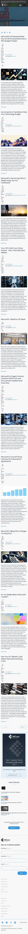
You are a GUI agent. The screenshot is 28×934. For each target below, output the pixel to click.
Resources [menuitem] (3, 898)
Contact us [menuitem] (3, 901)
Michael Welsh (8, 124)
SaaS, (17, 475)
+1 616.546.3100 (23, 922)
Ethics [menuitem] (2, 889)
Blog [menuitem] (2, 903)
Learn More (12, 828)
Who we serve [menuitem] (4, 886)
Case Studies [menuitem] (4, 911)
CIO (24, 195)
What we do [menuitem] (4, 881)
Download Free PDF (12, 773)
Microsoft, (18, 126)
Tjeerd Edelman (9, 193)
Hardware (19, 673)
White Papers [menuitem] (4, 908)
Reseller (21, 265)
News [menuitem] (2, 916)
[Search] (20, 5)
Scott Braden (8, 326)
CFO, (22, 195)
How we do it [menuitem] (4, 884)
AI (21, 126)
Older (22, 727)
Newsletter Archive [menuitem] (5, 906)
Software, (14, 126)
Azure (25, 475)
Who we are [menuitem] (4, 879)
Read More (4, 107)
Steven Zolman (8, 54)
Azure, (17, 265)
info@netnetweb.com (7, 926)
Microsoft (14, 56)
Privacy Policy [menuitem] (4, 892)
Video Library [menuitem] (4, 913)
